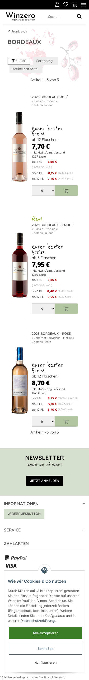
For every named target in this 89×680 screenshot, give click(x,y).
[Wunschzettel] (65, 4)
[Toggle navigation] (83, 5)
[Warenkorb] (74, 4)
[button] (57, 4)
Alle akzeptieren (46, 633)
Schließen (45, 649)
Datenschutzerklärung (37, 621)
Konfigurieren (45, 662)
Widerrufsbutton (24, 514)
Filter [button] (21, 61)
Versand (59, 677)
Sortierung (44, 61)
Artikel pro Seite (25, 69)
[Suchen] (79, 17)
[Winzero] (20, 16)
